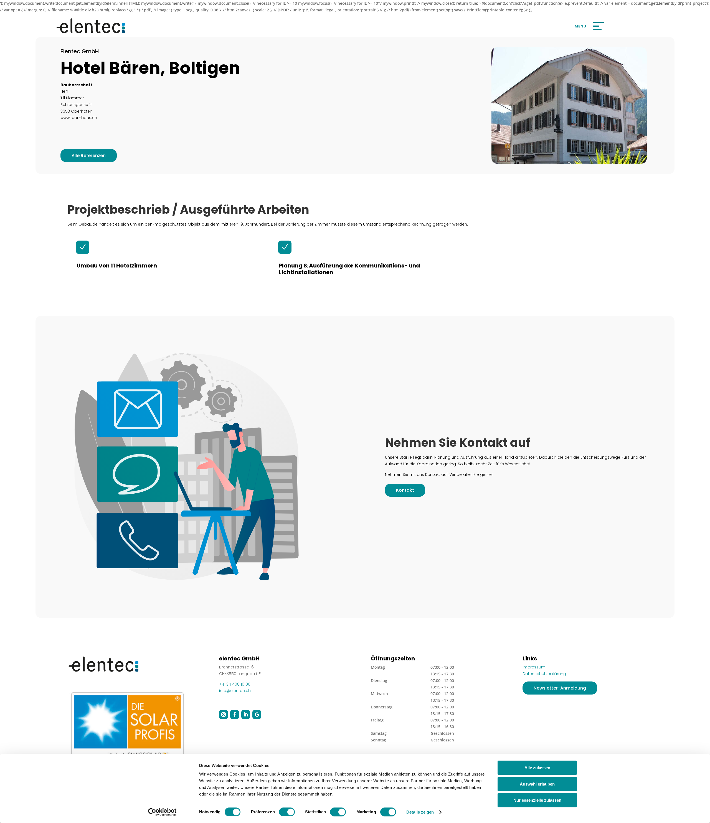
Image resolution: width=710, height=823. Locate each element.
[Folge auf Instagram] (223, 714)
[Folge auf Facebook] (234, 714)
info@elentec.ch (235, 690)
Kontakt (405, 490)
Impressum (534, 667)
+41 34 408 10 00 (234, 684)
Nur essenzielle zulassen (537, 800)
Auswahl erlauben (537, 784)
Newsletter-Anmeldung (560, 688)
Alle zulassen (537, 767)
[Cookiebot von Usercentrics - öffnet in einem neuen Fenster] (162, 812)
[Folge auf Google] (256, 714)
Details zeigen (420, 812)
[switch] (287, 811)
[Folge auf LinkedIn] (245, 714)
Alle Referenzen (89, 155)
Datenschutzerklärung (544, 673)
